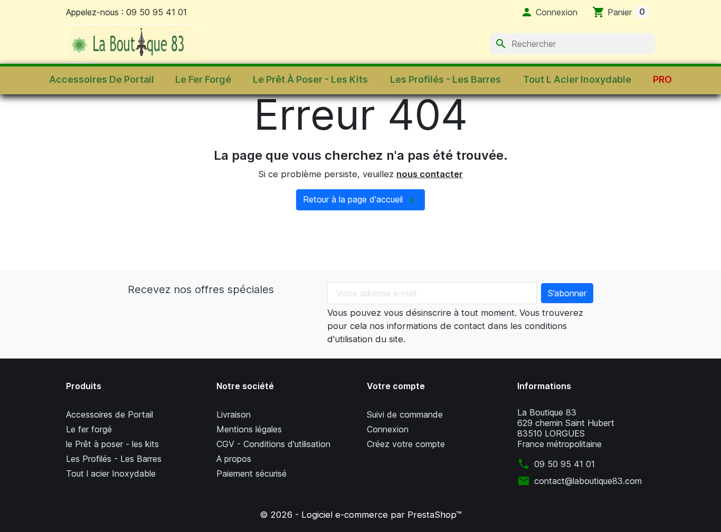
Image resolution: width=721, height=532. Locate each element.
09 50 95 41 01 (564, 464)
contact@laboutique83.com (588, 481)
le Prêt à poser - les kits (112, 444)
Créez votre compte (406, 444)
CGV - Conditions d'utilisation (273, 444)
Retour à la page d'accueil (360, 200)
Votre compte (396, 386)
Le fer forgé (89, 429)
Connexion (388, 429)
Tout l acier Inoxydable (111, 473)
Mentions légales (249, 429)
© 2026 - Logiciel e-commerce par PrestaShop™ (360, 514)
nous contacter (429, 174)
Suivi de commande (405, 414)
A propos (233, 458)
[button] (549, 12)
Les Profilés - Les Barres (114, 458)
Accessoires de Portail (109, 414)
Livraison (233, 414)
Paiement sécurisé (251, 473)
